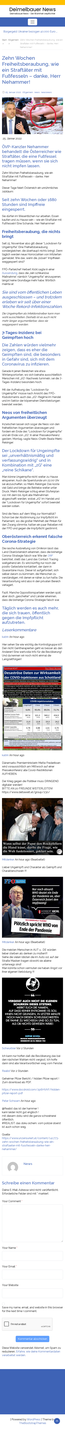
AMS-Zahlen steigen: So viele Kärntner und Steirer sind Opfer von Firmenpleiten (30, 31)
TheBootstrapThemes (32, 1423)
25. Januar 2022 (13, 92)
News (28, 1164)
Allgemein (27, 92)
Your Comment (11, 1201)
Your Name (9, 1247)
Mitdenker (8, 859)
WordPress (33, 1419)
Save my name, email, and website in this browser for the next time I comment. (32, 1309)
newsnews (46, 92)
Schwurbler (9, 1048)
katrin (5, 636)
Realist (6, 1070)
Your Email (8, 1266)
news (37, 92)
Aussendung (9, 273)
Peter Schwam (11, 1100)
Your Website (10, 1285)
